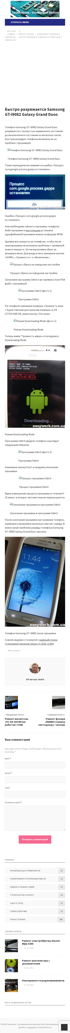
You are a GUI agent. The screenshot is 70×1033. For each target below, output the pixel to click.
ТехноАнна (35, 9)
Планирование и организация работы (28, 879)
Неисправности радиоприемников (43, 980)
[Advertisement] (35, 74)
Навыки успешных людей (22, 887)
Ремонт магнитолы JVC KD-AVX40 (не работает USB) (16, 721)
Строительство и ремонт (22, 895)
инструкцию (33, 230)
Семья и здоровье (18, 911)
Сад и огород (16, 903)
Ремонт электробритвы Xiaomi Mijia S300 (41, 942)
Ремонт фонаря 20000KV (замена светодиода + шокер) (51, 721)
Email (8, 773)
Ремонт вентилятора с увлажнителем (36, 962)
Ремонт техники (17, 919)
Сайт (7, 787)
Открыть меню (19, 22)
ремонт (17, 650)
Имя (8, 758)
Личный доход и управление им (25, 871)
